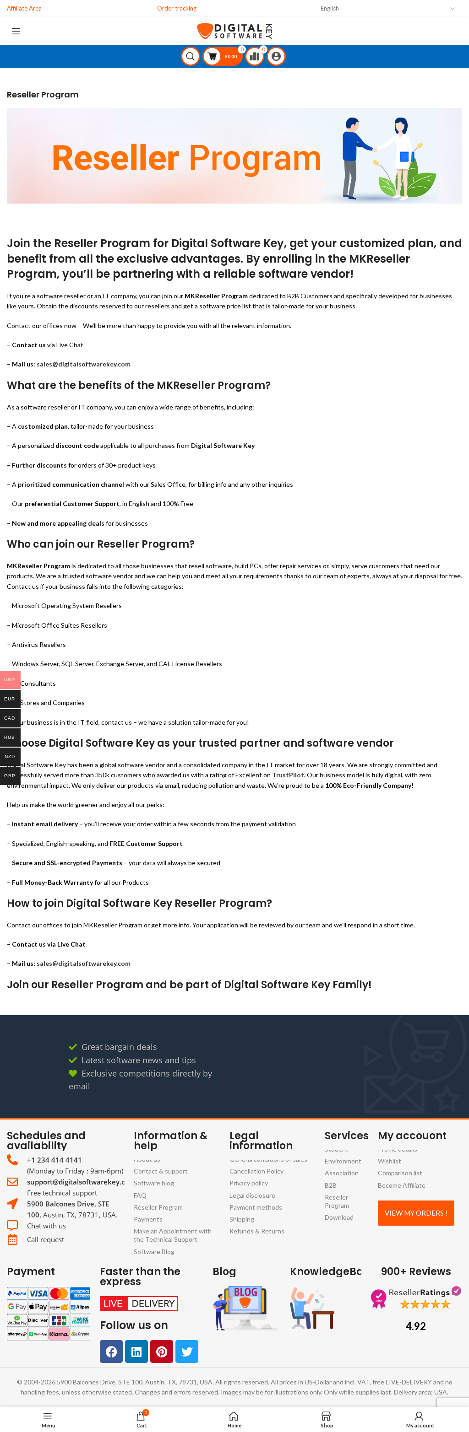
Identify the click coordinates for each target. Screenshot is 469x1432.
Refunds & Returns (256, 1231)
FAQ (140, 1195)
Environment (343, 1161)
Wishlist (389, 1161)
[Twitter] (186, 1351)
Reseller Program (158, 1207)
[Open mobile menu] (17, 31)
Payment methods (255, 1207)
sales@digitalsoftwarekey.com (84, 364)
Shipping (241, 1219)
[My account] (277, 56)
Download (339, 1217)
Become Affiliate (401, 1185)
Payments (148, 1219)
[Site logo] (234, 30)
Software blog (154, 1183)
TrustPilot (288, 775)
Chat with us (46, 1225)
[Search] (191, 56)
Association (342, 1173)
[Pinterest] (161, 1351)
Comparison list (400, 1173)
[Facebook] (111, 1351)
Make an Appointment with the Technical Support (173, 1235)
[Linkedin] (136, 1351)
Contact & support (161, 1171)
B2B (331, 1185)
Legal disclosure (252, 1195)
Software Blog (154, 1251)
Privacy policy (248, 1183)
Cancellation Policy (256, 1171)
